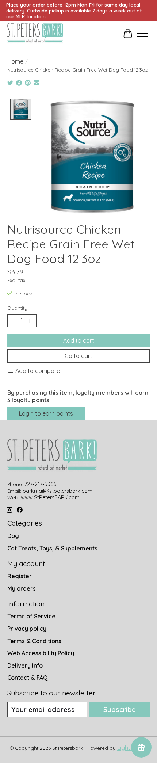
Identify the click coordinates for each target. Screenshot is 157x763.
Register (19, 576)
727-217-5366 (40, 484)
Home (15, 61)
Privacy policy (26, 628)
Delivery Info (25, 665)
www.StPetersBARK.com (50, 497)
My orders (21, 588)
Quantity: (17, 308)
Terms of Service (31, 616)
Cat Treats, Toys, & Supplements (52, 548)
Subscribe (119, 709)
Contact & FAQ (27, 677)
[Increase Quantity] (29, 320)
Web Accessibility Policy (40, 653)
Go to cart (78, 355)
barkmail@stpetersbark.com (57, 491)
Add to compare (37, 370)
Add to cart (78, 340)
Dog (13, 535)
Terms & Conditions (34, 641)
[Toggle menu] (142, 33)
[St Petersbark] (35, 33)
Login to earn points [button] (46, 413)
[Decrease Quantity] (14, 320)
